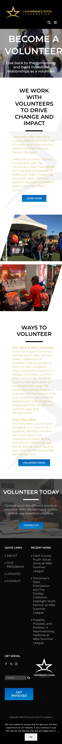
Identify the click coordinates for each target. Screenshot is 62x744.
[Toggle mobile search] (49, 22)
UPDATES (14, 574)
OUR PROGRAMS (15, 564)
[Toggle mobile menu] (55, 22)
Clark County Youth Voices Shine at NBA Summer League (42, 563)
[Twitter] (11, 664)
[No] (58, 732)
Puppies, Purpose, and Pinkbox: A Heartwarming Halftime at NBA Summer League (43, 631)
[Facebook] (6, 664)
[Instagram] (16, 664)
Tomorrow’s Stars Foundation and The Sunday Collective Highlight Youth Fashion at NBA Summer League (44, 595)
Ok (31, 737)
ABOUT (12, 555)
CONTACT (14, 581)
